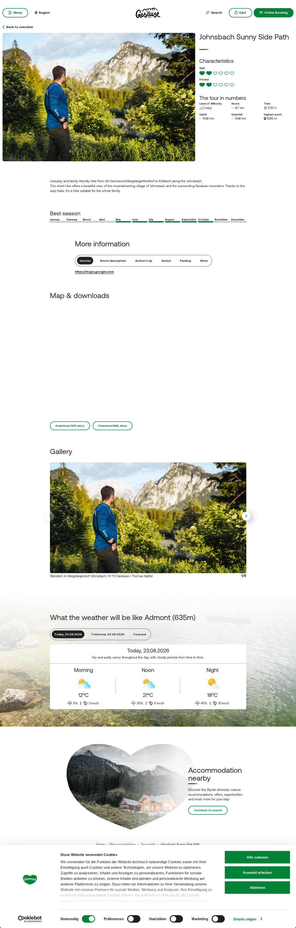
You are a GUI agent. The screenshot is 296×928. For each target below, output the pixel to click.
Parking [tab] (185, 260)
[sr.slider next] (246, 516)
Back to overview (19, 27)
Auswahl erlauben (257, 872)
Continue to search (208, 810)
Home (100, 844)
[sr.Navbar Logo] (148, 12)
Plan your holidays (123, 844)
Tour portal (148, 844)
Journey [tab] (85, 260)
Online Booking (276, 12)
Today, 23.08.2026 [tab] (68, 634)
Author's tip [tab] (143, 260)
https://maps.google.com (94, 271)
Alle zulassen (257, 857)
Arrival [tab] (166, 260)
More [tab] (204, 260)
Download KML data (112, 425)
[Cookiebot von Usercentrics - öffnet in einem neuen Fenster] (30, 918)
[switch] (133, 918)
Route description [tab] (113, 260)
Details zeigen (244, 919)
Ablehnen (257, 888)
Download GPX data (70, 425)
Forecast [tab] (139, 634)
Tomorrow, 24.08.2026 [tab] (107, 634)
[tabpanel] (148, 676)
